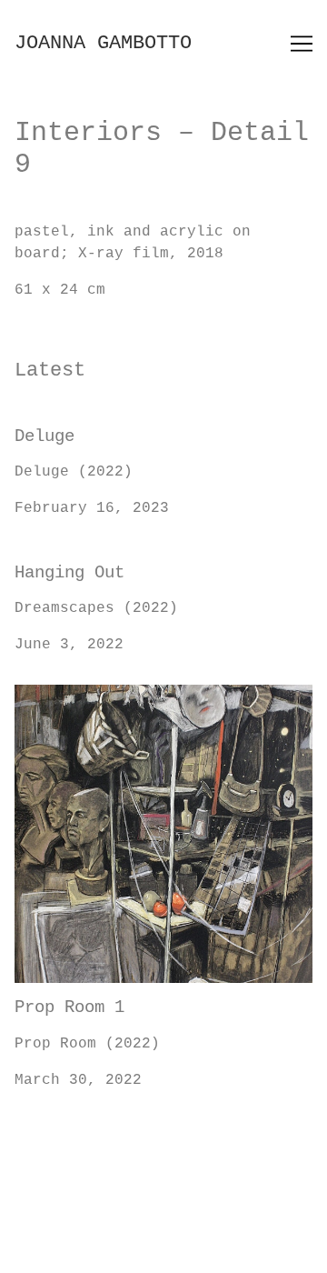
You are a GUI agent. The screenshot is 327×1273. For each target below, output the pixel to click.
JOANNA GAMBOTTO (103, 43)
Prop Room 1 (64, 695)
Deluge (42, 423)
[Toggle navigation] (301, 44)
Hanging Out (64, 559)
